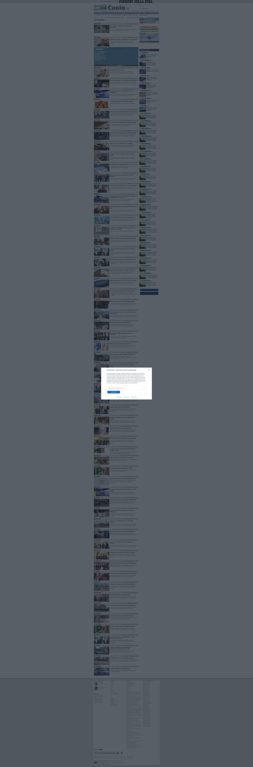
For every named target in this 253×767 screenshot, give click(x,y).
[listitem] (126, 388)
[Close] (149, 370)
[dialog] (126, 383)
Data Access (126, 397)
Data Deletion (119, 397)
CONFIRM (113, 392)
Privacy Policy (134, 397)
